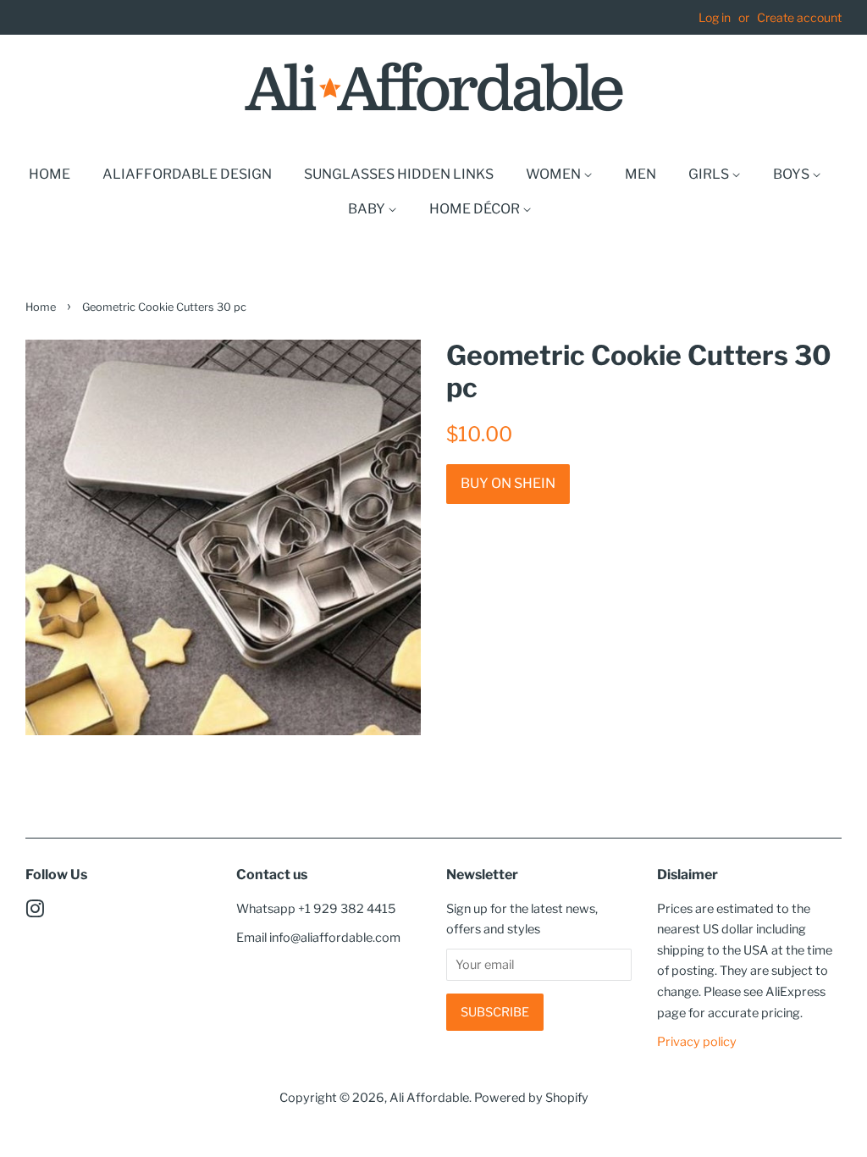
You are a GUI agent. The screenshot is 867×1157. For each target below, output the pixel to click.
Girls (710, 174)
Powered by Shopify (531, 1097)
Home (49, 174)
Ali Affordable (429, 1097)
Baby (368, 209)
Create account (799, 17)
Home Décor (475, 209)
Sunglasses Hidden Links (399, 174)
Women (554, 174)
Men (640, 174)
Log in (715, 17)
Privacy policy (697, 1041)
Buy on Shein (508, 483)
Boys (792, 174)
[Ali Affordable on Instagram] (34, 912)
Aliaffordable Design (187, 174)
